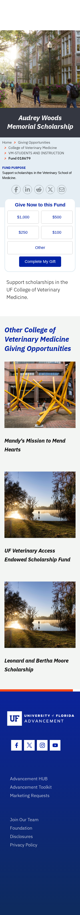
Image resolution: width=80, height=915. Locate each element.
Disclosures (21, 836)
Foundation (21, 828)
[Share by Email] (62, 190)
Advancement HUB (29, 779)
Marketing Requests (30, 795)
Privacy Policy (23, 845)
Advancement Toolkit (31, 787)
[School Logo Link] (37, 719)
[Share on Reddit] (40, 190)
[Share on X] (51, 190)
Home (7, 142)
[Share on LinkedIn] (28, 190)
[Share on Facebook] (17, 190)
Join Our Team (24, 820)
